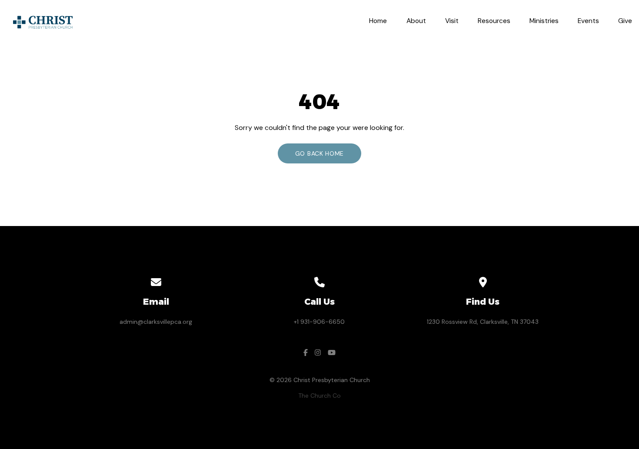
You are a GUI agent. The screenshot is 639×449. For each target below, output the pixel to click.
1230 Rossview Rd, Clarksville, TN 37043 (483, 322)
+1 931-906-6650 (319, 322)
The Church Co (319, 395)
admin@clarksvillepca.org (156, 322)
